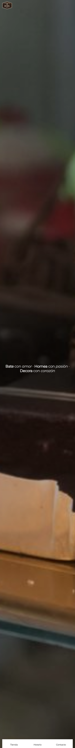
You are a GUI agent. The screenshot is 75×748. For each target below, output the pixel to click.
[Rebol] (7, 8)
